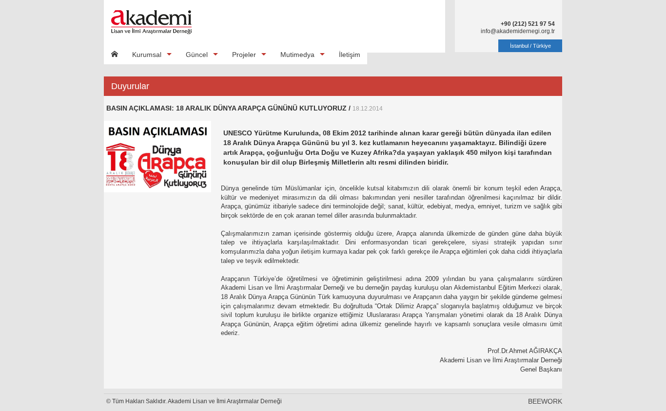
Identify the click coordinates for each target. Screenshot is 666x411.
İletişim (349, 54)
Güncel (197, 54)
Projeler (244, 54)
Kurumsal (146, 54)
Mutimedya (297, 54)
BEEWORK (545, 401)
